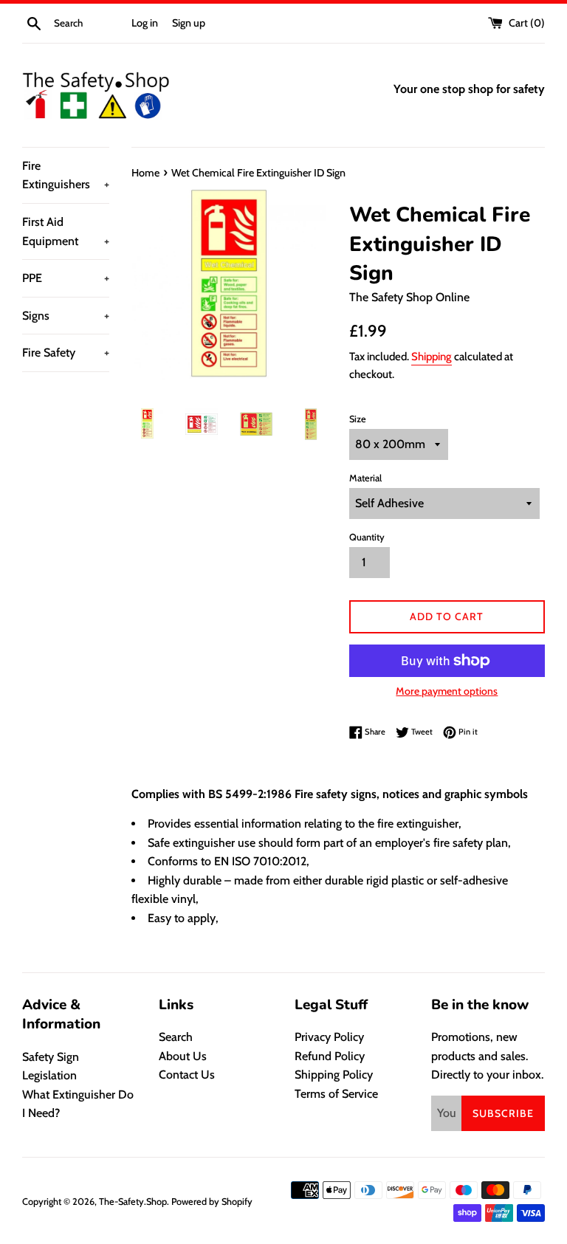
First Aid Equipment (65, 231)
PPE (65, 278)
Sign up (188, 23)
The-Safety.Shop (133, 1201)
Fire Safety (65, 353)
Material (365, 478)
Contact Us (187, 1075)
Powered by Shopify (211, 1201)
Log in (144, 23)
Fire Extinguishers (65, 175)
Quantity (367, 537)
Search (176, 1037)
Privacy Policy (329, 1037)
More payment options (447, 691)
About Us (183, 1056)
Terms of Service (336, 1094)
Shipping (431, 356)
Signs (65, 316)
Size (357, 419)
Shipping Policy (334, 1075)
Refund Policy (330, 1056)
